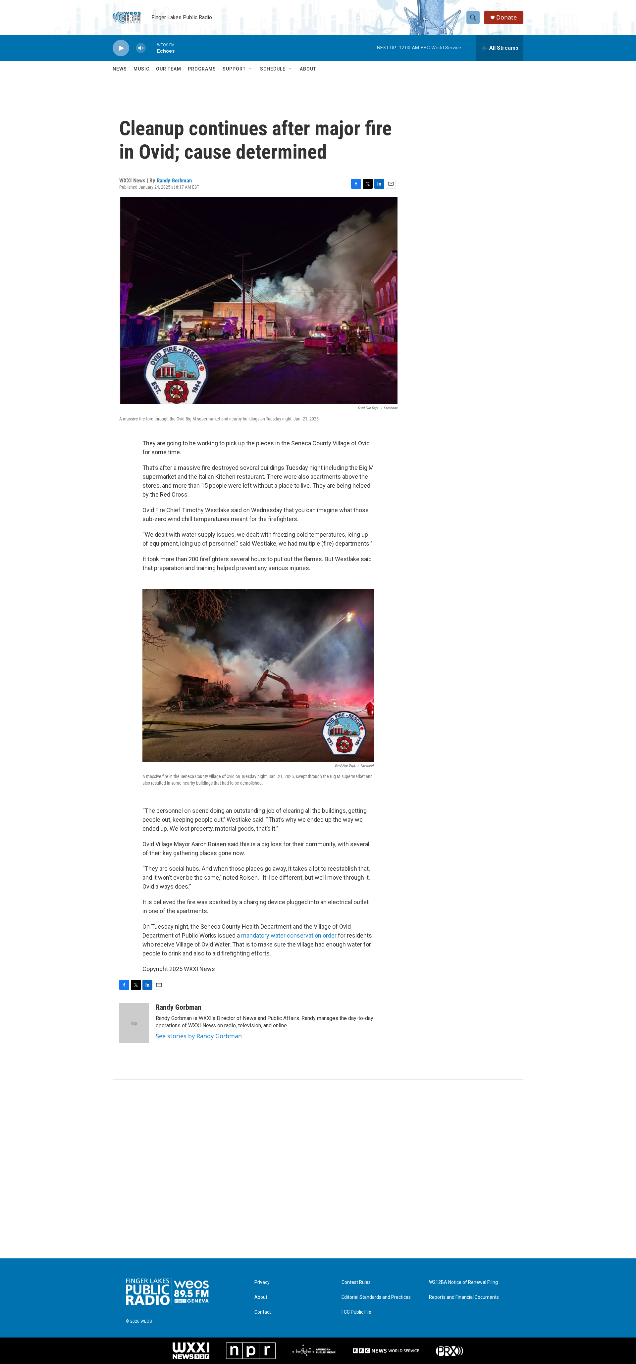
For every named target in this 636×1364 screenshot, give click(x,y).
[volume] (140, 48)
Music (141, 69)
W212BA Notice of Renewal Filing (463, 1282)
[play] (121, 48)
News (120, 69)
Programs (202, 69)
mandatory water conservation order (289, 935)
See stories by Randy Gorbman (199, 1036)
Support (234, 69)
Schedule (273, 69)
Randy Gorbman (174, 180)
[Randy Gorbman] (134, 1023)
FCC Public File (356, 1312)
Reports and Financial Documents (464, 1297)
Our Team (168, 69)
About (308, 69)
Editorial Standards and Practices (376, 1297)
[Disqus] (318, 1169)
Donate (506, 17)
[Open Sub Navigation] (250, 69)
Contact (262, 1312)
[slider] (151, 47)
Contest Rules (356, 1282)
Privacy (262, 1282)
